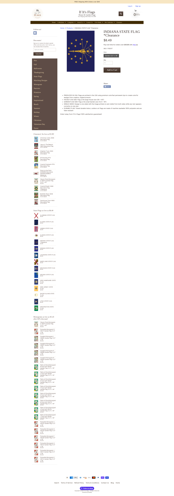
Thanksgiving (39, 72)
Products (70, 28)
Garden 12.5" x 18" (112, 56)
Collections (62, 23)
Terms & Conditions (92, 483)
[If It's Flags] (37, 13)
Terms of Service (66, 483)
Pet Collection (110, 23)
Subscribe (38, 54)
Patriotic (37, 88)
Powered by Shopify (87, 492)
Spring (36, 96)
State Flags (38, 76)
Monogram (38, 84)
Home (54, 22)
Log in (130, 6)
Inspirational (38, 100)
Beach (36, 104)
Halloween (38, 68)
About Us (81, 23)
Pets (35, 60)
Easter (36, 128)
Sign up (138, 6)
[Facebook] (35, 33)
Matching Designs (40, 80)
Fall (35, 64)
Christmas (37, 120)
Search (56, 483)
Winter (36, 116)
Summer (37, 108)
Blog (112, 483)
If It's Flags (86, 490)
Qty (105, 60)
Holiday (37, 112)
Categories (72, 23)
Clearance (119, 22)
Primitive (37, 92)
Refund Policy (79, 483)
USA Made (99, 23)
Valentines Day (39, 124)
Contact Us (89, 22)
